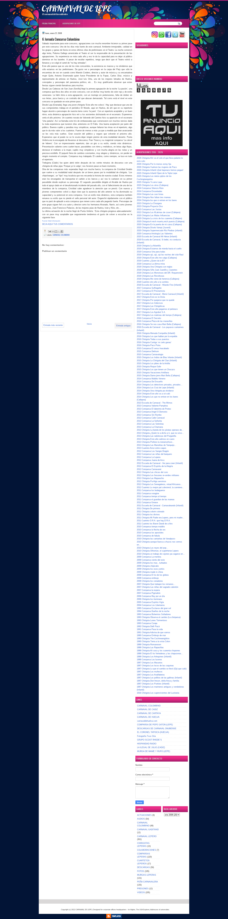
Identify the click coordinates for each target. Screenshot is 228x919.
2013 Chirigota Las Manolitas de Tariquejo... (156, 445)
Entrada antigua (123, 325)
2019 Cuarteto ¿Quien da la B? (151, 261)
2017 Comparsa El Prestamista (151, 291)
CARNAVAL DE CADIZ (147, 709)
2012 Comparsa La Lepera (148, 457)
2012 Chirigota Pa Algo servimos (151, 481)
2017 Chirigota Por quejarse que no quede (155, 300)
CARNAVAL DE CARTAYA (149, 713)
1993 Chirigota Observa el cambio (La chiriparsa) (159, 617)
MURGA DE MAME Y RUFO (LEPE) (153, 751)
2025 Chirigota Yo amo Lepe (149, 182)
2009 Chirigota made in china (150, 572)
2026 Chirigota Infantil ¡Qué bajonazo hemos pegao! (160, 170)
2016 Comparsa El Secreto (149, 318)
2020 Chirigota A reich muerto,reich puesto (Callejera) (160, 221)
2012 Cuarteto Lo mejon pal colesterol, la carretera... (160, 487)
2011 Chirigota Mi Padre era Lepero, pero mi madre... (160, 517)
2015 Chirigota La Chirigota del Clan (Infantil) (157, 360)
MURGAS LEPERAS (146, 875)
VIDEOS (141, 892)
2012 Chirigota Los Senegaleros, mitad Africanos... (159, 484)
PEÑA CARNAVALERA (147, 882)
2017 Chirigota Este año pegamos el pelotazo (157, 309)
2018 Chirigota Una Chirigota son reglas (154, 267)
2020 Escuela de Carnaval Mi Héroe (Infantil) (157, 236)
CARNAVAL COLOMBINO (61, 235)
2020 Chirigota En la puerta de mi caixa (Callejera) (159, 224)
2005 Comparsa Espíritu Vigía (150, 602)
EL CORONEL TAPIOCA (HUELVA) (153, 732)
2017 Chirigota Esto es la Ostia (151, 297)
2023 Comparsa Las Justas (149, 209)
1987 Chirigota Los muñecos (149, 671)
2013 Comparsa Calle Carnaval (151, 418)
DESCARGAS (143, 867)
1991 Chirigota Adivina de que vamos (153, 632)
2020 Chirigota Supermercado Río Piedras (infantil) (159, 230)
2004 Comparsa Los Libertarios (151, 605)
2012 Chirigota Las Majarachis (150, 478)
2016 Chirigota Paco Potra (148, 345)
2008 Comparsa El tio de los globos (153, 575)
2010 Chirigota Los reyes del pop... (152, 548)
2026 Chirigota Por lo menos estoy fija (154, 164)
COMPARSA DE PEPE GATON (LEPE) (155, 724)
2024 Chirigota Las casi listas (150, 194)
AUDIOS (141, 819)
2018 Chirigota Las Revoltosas (150, 276)
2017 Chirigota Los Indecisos (150, 303)
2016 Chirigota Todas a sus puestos (153, 339)
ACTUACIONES (144, 815)
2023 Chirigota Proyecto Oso (150, 206)
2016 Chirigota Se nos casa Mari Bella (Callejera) (159, 324)
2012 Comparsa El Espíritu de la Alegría (155, 466)
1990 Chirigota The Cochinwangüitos (153, 638)
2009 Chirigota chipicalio (148, 566)
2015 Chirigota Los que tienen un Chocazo (156, 369)
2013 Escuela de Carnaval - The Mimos (154, 403)
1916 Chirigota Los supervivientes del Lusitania (158, 693)
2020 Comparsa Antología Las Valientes (155, 233)
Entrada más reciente (53, 325)
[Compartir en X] (58, 231)
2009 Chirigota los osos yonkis (150, 569)
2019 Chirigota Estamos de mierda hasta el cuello (159, 248)
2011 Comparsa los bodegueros (151, 490)
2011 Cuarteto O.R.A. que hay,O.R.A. (153, 520)
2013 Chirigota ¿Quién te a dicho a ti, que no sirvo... (160, 433)
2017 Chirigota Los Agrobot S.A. (151, 312)
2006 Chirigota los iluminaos (149, 599)
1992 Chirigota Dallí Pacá (148, 626)
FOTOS (140, 871)
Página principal (49, 23)
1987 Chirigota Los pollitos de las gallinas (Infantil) (159, 678)
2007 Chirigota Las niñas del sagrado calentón (157, 587)
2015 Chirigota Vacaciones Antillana (153, 372)
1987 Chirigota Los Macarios (149, 662)
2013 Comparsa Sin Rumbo (149, 415)
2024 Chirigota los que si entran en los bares (157, 200)
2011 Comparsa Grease (147, 502)
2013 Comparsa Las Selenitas (150, 424)
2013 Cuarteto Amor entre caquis (151, 448)
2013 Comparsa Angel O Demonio (152, 412)
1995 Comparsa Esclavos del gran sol (154, 608)
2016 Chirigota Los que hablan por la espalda (157, 336)
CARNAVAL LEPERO (146, 836)
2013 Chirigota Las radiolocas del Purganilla (156, 436)
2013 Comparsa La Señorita (149, 421)
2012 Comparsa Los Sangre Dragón (153, 451)
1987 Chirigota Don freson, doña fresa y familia (158, 681)
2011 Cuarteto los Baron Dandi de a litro (154, 523)
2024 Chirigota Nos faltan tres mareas (154, 197)
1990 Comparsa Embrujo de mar (151, 635)
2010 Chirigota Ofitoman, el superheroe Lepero (158, 551)
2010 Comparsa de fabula (148, 536)
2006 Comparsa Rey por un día (151, 596)
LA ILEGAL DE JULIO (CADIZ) (151, 747)
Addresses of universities (159, 909)
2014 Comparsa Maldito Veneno (151, 378)
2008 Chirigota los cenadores (150, 581)
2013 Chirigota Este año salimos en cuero (155, 439)
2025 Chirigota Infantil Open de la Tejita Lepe (157, 173)
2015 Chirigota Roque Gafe (149, 366)
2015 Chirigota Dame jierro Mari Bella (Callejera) (158, 375)
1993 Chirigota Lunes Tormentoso (152, 620)
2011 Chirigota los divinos (148, 514)
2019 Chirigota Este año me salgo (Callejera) (157, 258)
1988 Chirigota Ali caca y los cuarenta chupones (158, 650)
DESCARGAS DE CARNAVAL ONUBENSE (156, 728)
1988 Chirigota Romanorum (149, 644)
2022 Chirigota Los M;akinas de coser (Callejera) (158, 212)
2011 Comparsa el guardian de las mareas (155, 499)
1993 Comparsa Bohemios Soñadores (154, 614)
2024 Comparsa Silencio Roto (150, 188)
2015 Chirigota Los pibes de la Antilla (153, 363)
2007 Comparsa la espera (148, 590)
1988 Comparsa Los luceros (149, 659)
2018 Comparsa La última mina (151, 264)
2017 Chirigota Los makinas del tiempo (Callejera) (159, 315)
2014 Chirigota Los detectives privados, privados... (159, 384)
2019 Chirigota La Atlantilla (149, 246)
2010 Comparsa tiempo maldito (151, 526)
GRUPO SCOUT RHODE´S (149, 740)
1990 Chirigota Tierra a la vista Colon (153, 641)
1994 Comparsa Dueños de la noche (153, 611)
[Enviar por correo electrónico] (53, 231)
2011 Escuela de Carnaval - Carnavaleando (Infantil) (160, 505)
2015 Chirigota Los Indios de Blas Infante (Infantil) (159, 357)
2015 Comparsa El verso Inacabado (153, 348)
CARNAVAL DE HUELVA (148, 717)
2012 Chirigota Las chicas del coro (152, 472)
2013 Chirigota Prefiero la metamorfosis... (155, 442)
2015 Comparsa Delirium (148, 351)
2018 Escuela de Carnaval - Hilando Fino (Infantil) (159, 285)
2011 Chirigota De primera (148, 508)
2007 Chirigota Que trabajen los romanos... (156, 584)
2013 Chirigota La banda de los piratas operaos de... (160, 430)
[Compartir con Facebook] (61, 231)
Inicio (89, 324)
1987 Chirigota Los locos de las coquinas (155, 665)
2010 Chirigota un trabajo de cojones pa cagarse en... (161, 554)
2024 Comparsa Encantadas (149, 191)
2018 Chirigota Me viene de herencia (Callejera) (158, 279)
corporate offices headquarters (114, 909)
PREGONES (143, 888)
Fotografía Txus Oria (146, 736)
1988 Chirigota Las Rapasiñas (150, 647)
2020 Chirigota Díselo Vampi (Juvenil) (153, 227)
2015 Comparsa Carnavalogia (150, 354)
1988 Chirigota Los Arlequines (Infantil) (154, 656)
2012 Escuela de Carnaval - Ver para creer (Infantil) (160, 463)
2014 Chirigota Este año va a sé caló (153, 393)
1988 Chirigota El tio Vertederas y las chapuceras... (160, 653)
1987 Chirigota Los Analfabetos (151, 675)
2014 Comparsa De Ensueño (150, 381)
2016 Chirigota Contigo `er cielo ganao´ (154, 342)
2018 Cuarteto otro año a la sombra (152, 282)
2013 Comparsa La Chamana (150, 427)
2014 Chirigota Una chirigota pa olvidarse (155, 391)
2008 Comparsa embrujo (148, 578)
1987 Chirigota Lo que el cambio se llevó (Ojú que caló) (161, 669)
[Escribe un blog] (56, 231)
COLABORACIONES (146, 850)
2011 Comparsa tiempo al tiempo (151, 496)
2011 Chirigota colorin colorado (150, 511)
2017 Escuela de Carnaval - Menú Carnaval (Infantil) (160, 294)
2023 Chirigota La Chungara (149, 203)
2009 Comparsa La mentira (149, 557)
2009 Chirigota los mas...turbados (152, 563)
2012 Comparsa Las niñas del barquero (154, 454)
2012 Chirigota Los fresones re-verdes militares (158, 475)
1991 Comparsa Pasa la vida (150, 629)
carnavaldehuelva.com (147, 721)
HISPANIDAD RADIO (146, 744)
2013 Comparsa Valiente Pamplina (152, 406)
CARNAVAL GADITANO (148, 829)
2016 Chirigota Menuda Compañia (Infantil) (156, 333)
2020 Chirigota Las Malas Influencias (153, 215)
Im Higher (131, 909)
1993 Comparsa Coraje (147, 623)
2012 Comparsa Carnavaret (149, 469)
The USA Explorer (142, 909)
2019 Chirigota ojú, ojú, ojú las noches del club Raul (160, 254)
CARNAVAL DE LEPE (76, 8)
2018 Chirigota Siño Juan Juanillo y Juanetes (157, 270)
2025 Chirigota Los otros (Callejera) (152, 185)
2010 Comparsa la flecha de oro (151, 530)
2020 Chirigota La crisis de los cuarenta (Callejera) (159, 218)
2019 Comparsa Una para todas (151, 252)
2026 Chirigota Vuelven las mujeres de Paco (157, 167)
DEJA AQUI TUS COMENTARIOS (57, 224)
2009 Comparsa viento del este (151, 560)
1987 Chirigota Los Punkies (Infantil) (153, 684)
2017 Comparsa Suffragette (149, 288)
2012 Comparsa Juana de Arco (150, 460)
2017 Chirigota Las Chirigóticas (151, 306)
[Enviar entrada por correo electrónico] (49, 231)
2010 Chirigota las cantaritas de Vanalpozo (156, 539)
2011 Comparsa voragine (148, 493)
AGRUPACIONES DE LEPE (71, 23)
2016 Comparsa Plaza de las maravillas (154, 321)
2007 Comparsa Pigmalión (148, 593)
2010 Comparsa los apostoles (150, 532)
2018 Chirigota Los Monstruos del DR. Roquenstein (160, 273)
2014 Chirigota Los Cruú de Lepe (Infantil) (155, 387)
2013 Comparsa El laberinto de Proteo (154, 409)
